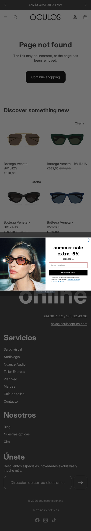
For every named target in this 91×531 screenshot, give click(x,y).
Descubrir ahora (68, 273)
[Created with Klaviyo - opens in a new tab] (45, 292)
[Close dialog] (88, 240)
